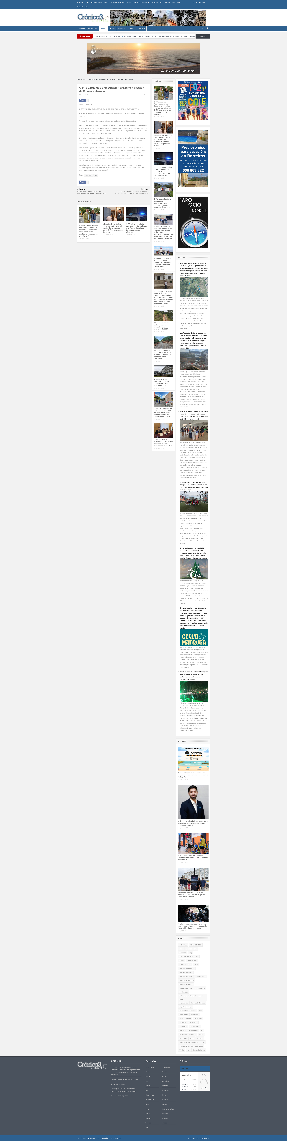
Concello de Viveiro (185, 984)
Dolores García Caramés (187, 1011)
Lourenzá (114, 2)
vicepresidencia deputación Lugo (191, 1046)
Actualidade (92, 29)
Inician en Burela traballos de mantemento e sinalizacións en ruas (91, 192)
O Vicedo (144, 2)
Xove (178, 2)
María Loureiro (195, 1026)
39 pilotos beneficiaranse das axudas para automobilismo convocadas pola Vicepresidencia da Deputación (192, 926)
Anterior (82, 189)
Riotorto (161, 2)
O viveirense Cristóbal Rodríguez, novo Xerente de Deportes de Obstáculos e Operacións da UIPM (193, 823)
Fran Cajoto (183, 1015)
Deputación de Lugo (198, 1003)
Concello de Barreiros (186, 968)
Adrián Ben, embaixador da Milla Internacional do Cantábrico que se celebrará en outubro (191, 895)
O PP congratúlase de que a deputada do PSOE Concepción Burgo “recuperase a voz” (132, 192)
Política (104, 29)
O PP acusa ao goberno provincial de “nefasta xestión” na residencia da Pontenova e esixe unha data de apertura (163, 412)
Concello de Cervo (185, 976)
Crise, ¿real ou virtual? (118, 1084)
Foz (109, 2)
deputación (88, 175)
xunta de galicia (199, 1050)
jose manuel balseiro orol (188, 1022)
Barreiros (94, 2)
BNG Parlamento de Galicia (188, 957)
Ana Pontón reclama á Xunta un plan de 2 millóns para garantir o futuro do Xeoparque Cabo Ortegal (163, 262)
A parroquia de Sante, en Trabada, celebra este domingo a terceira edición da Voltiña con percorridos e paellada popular (186, 36)
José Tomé (183, 1026)
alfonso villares (191, 949)
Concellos (165, 1081)
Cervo (105, 2)
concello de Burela (185, 972)
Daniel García (200, 988)
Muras (129, 2)
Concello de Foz (200, 976)
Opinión (148, 1104)
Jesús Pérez (198, 1018)
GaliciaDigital (116, 1138)
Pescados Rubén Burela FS (188, 1030)
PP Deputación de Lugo (187, 1034)
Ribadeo (155, 2)
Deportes (121, 29)
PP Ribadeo (183, 1038)
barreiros (182, 953)
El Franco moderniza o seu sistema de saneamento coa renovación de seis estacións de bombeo (162, 203)
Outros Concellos (82, 7)
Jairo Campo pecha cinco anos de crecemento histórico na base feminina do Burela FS (193, 858)
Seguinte (144, 189)
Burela (100, 2)
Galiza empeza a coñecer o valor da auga (124, 1079)
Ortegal (164, 1104)
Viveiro (174, 2)
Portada (82, 29)
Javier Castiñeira (185, 1018)
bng (190, 953)
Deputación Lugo (185, 1007)
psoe (192, 1038)
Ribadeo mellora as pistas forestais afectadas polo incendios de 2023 (161, 326)
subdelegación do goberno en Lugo (191, 1042)
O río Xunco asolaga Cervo (120, 1096)
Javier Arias (195, 1015)
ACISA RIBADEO (195, 945)
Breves (112, 29)
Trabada (167, 2)
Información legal (203, 1138)
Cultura (131, 29)
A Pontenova (81, 2)
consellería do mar (185, 988)
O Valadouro (136, 2)
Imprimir (137, 95)
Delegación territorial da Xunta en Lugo (191, 997)
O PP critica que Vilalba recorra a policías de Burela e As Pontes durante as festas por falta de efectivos (136, 228)
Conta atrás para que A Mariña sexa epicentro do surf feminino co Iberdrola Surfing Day (193, 775)
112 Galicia (183, 945)
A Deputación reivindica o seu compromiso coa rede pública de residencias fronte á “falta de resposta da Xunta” (113, 228)
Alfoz (88, 2)
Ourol (149, 2)
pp (96, 175)
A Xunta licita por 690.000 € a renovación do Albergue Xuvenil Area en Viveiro (163, 382)
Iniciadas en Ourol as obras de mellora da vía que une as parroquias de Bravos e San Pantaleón (163, 354)
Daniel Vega (183, 992)
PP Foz (201, 1034)
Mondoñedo (122, 2)
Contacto (141, 29)
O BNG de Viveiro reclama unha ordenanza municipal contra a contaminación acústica (163, 443)
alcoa (181, 949)
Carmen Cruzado (185, 964)
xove (188, 1050)
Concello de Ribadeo (186, 980)
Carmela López (192, 960)
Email (146, 95)
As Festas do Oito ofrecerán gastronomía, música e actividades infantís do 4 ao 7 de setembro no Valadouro (103, 36)
